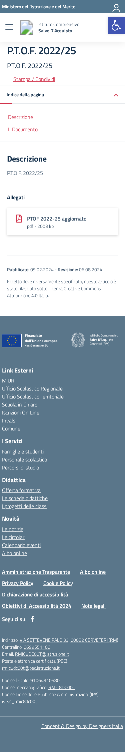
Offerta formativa (21, 490)
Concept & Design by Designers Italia (82, 726)
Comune (11, 428)
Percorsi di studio (20, 467)
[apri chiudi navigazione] (9, 28)
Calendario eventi (21, 545)
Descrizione (20, 117)
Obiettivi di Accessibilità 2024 (36, 606)
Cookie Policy (58, 583)
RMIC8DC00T (61, 687)
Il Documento (23, 129)
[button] (116, 25)
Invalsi (9, 420)
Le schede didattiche (25, 498)
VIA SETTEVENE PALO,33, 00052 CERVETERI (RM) (69, 639)
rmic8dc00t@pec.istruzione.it (31, 667)
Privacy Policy (17, 583)
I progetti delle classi (24, 506)
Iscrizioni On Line (20, 412)
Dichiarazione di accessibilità (35, 594)
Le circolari (13, 537)
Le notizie (12, 529)
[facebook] (32, 619)
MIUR (8, 380)
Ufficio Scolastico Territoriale (33, 396)
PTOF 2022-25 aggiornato (56, 219)
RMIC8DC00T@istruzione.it (42, 653)
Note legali (93, 606)
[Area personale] (116, 6)
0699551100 (37, 646)
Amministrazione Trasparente (36, 572)
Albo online (14, 553)
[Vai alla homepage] (26, 27)
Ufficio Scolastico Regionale (32, 388)
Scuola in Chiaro (19, 404)
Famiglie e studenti (23, 451)
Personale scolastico (24, 459)
